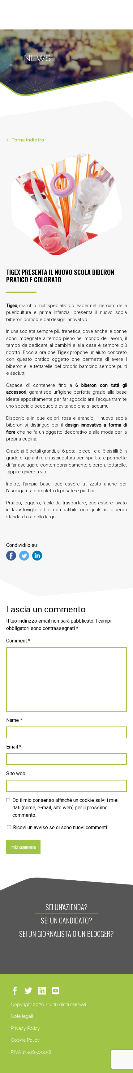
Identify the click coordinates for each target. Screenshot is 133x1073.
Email (13, 747)
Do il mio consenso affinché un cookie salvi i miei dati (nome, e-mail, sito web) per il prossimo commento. (65, 807)
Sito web (15, 773)
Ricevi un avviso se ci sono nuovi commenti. (60, 827)
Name (14, 720)
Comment (18, 641)
